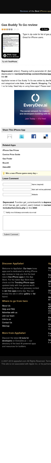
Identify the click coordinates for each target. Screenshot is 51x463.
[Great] (9, 29)
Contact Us (7, 323)
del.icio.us (47, 136)
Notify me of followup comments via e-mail (21, 213)
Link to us (6, 320)
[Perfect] (11, 29)
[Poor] (5, 29)
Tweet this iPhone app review (22, 136)
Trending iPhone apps (24, 283)
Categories (38, 16)
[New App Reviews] (9, 16)
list (34, 294)
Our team (27, 269)
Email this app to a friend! (9, 136)
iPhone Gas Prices (11, 151)
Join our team (8, 316)
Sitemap (5, 326)
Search (34, 83)
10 (49, 327)
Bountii (6, 163)
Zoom (15, 29)
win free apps (10, 291)
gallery (27, 294)
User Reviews (18, 29)
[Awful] (2, 29)
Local (27, 83)
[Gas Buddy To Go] (10, 46)
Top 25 (24, 16)
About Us (6, 306)
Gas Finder (7, 159)
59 (49, 284)
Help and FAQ (8, 309)
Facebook (34, 136)
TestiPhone (12, 61)
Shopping (43, 83)
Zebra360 (6, 167)
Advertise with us (9, 313)
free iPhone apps (16, 277)
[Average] (7, 29)
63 (49, 320)
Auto (22, 83)
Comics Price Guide (11, 155)
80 (49, 300)
